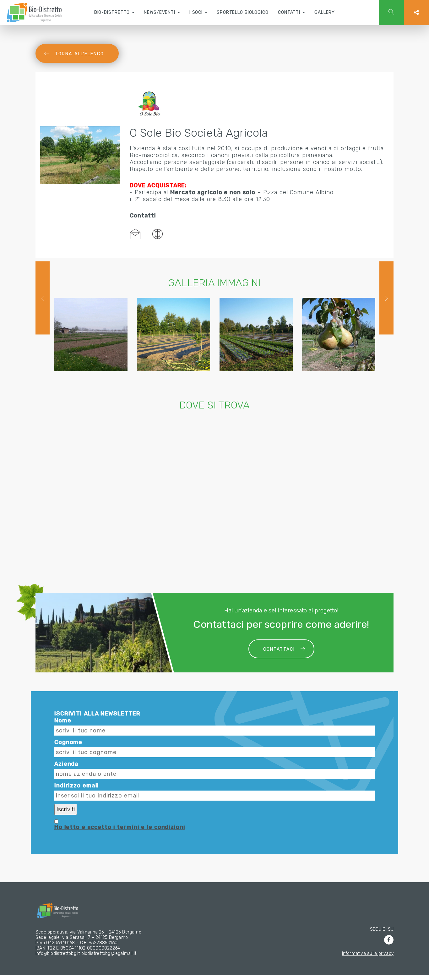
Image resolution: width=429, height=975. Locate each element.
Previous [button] (42, 298)
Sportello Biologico (243, 12)
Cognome (68, 742)
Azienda (66, 763)
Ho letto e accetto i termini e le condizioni (119, 827)
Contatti (290, 12)
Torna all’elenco (79, 54)
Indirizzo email (76, 785)
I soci (196, 12)
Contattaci (279, 649)
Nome (62, 720)
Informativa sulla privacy (368, 953)
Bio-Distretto (113, 12)
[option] (91, 334)
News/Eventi (160, 12)
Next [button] (386, 298)
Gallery (324, 12)
